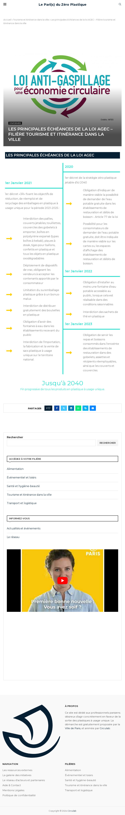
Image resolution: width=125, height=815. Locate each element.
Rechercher (15, 437)
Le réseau (13, 537)
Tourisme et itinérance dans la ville (31, 19)
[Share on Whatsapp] (78, 408)
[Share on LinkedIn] (71, 408)
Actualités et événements (23, 528)
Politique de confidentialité (19, 795)
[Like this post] (49, 408)
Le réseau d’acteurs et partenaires (23, 780)
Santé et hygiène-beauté (23, 486)
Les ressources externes (17, 770)
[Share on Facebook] (56, 408)
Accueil (7, 19)
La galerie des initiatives (16, 775)
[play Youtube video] (62, 580)
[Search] (120, 4)
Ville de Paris (72, 728)
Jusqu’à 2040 (62, 383)
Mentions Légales (13, 790)
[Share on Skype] (85, 408)
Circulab (105, 728)
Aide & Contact (11, 785)
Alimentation (15, 468)
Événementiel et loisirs (21, 477)
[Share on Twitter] (64, 408)
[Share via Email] (93, 408)
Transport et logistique (22, 503)
